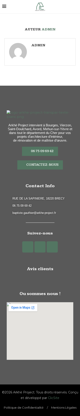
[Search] (75, 7)
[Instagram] (40, 247)
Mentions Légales (63, 407)
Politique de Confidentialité (24, 407)
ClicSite (53, 398)
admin (38, 45)
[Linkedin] (52, 247)
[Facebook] (27, 247)
